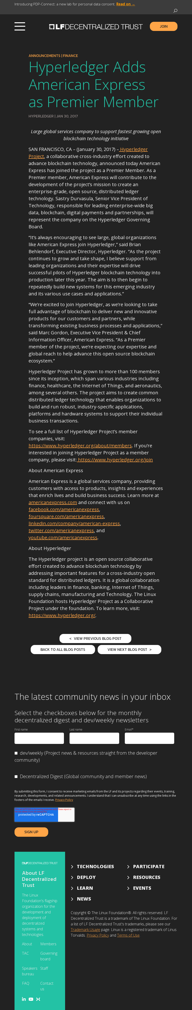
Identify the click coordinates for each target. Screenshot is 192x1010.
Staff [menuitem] (44, 968)
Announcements (44, 55)
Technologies (95, 866)
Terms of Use (128, 935)
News (84, 899)
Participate (148, 866)
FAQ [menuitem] (25, 983)
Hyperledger (41, 116)
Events (142, 888)
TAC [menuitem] (25, 953)
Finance (70, 55)
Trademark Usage (85, 929)
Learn (85, 888)
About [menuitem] (27, 943)
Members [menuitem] (48, 943)
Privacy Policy (64, 800)
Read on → (125, 4)
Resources (146, 877)
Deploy (86, 877)
